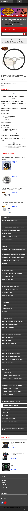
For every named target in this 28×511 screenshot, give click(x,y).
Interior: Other (6, 340)
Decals (4, 243)
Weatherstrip (6, 425)
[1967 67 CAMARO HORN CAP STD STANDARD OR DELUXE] (6, 161)
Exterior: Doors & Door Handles (12, 273)
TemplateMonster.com (8, 509)
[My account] (19, 1)
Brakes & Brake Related (9, 236)
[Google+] (5, 502)
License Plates (6, 372)
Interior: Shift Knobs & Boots (11, 353)
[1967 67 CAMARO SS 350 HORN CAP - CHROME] (6, 176)
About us (3, 484)
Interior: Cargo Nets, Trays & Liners (13, 321)
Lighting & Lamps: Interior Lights (12, 378)
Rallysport (5, 412)
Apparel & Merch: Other (9, 224)
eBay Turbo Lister (17, 144)
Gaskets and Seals (7, 308)
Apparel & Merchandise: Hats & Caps (13, 227)
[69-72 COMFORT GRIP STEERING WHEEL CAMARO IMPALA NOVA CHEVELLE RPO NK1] (14, 47)
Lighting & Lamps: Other (9, 382)
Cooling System (7, 239)
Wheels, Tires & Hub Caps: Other (11, 433)
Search (3, 482)
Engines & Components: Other (11, 260)
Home (3, 39)
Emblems (4, 246)
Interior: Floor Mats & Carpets (11, 334)
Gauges (4, 311)
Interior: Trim (6, 369)
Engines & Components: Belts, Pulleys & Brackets (13, 250)
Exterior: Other (7, 292)
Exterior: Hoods (7, 283)
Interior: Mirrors (7, 337)
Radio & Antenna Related (11, 405)
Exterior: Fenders (7, 276)
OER (6, 85)
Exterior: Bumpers (7, 270)
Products (3, 480)
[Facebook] (2, 502)
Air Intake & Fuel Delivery (9, 220)
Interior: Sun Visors (8, 362)
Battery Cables (6, 233)
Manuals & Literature (8, 394)
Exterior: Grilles (7, 279)
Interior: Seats (6, 350)
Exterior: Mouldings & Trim (10, 289)
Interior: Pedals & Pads (9, 343)
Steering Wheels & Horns (10, 83)
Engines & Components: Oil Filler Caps (13, 257)
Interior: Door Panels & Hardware (12, 331)
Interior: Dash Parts (8, 327)
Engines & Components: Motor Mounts (13, 254)
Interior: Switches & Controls (11, 366)
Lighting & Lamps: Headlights (11, 375)
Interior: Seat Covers (8, 347)
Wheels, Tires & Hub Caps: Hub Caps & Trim (13, 429)
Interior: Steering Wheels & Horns (15, 39)
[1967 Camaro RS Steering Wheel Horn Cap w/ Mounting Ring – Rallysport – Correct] (6, 206)
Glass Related (6, 315)
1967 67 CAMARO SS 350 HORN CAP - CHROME (13, 174)
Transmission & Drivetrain (10, 421)
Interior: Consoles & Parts (10, 324)
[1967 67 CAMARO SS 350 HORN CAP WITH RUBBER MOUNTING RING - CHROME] (6, 192)
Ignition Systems (7, 318)
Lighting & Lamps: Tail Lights (10, 388)
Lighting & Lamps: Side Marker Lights (13, 385)
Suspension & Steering (8, 418)
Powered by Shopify (20, 509)
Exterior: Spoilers (7, 295)
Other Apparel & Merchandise (11, 401)
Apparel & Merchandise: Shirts (11, 230)
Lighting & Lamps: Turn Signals (11, 391)
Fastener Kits (6, 302)
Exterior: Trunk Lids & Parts (10, 299)
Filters (4, 305)
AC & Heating (6, 217)
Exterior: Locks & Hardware (10, 286)
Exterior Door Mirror (8, 267)
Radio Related (6, 409)
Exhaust (4, 263)
